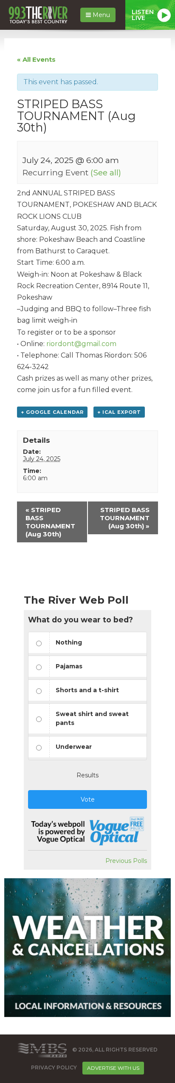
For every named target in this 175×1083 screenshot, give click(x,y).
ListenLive (143, 15)
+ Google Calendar (52, 412)
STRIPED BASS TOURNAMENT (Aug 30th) (50, 522)
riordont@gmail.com (81, 344)
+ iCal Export (119, 412)
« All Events (36, 59)
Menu (100, 15)
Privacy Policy (54, 1067)
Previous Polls (126, 861)
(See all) (105, 172)
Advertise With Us (113, 1068)
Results (87, 775)
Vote (88, 799)
